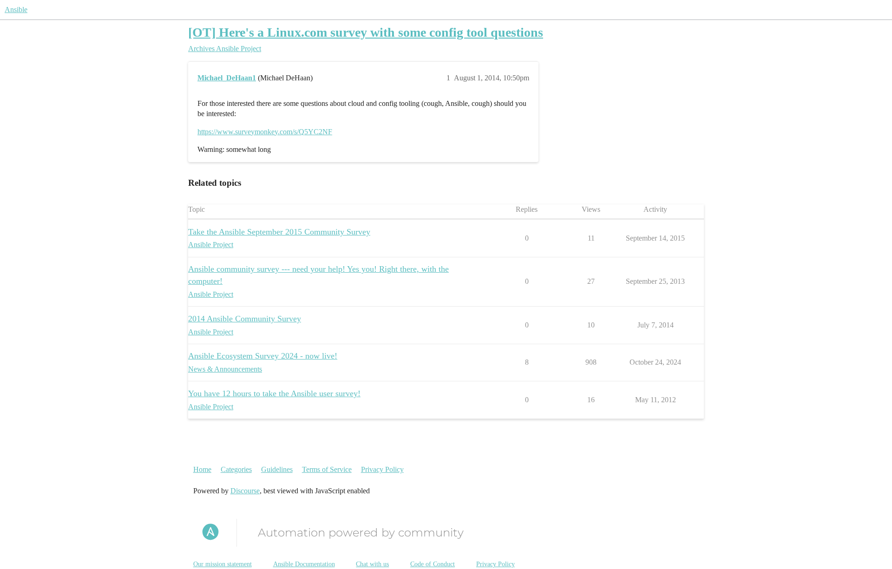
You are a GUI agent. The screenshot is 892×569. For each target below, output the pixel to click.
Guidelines (277, 469)
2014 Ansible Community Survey (244, 318)
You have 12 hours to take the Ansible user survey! (274, 393)
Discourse (245, 491)
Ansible (16, 9)
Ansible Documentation (304, 564)
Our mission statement (222, 564)
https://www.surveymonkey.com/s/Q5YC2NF (264, 132)
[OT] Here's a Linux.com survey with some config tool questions (365, 32)
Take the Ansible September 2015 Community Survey (279, 231)
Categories (236, 469)
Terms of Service (327, 469)
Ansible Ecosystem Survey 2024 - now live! (262, 355)
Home (202, 469)
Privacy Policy (382, 469)
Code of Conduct (432, 564)
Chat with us (372, 564)
